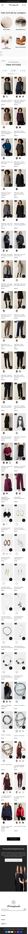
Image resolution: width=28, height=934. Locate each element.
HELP (3, 919)
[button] (2, 5)
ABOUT (4, 923)
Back (4, 61)
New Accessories (6, 48)
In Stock (5, 70)
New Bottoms (20, 29)
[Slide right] (1, 55)
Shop (3, 915)
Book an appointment (13, 860)
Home (9, 62)
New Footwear (20, 47)
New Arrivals (15, 62)
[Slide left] (1, 52)
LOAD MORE (13, 838)
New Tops (6, 29)
